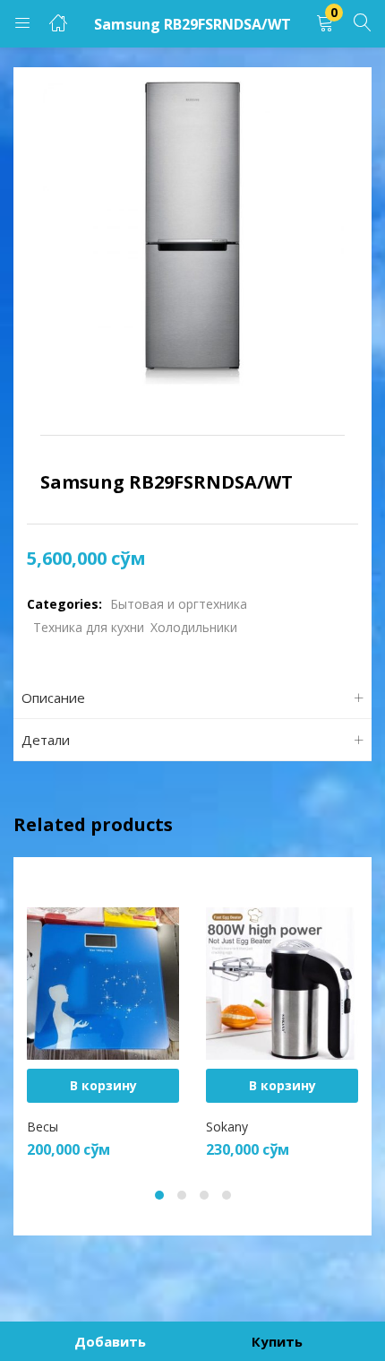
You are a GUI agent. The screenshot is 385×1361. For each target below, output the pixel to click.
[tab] (192, 698)
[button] (325, 24)
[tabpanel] (102, 1019)
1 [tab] (159, 1195)
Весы (42, 1126)
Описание (53, 698)
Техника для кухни (88, 627)
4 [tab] (226, 1195)
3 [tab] (204, 1195)
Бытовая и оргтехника (178, 603)
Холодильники (193, 627)
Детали (45, 740)
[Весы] (103, 982)
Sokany (227, 1126)
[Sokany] (282, 982)
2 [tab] (181, 1195)
